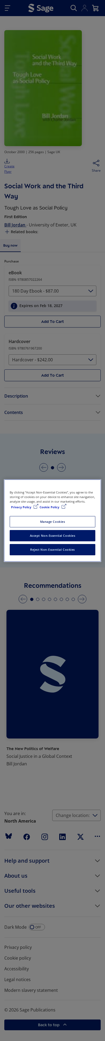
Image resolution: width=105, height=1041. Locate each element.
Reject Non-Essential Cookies (52, 549)
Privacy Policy (21, 507)
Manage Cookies (52, 522)
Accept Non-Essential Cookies (52, 536)
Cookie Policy (50, 507)
